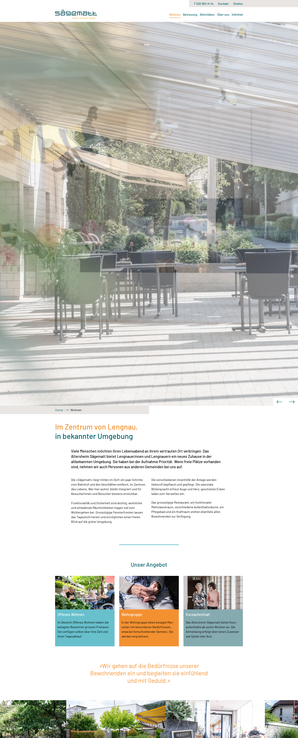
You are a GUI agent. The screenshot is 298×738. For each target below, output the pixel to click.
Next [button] (292, 402)
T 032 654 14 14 (203, 3)
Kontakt (223, 3)
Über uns (223, 14)
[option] (149, 214)
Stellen (238, 3)
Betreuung (190, 14)
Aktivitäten (207, 14)
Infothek (237, 14)
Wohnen (175, 14)
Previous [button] (279, 402)
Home (59, 410)
